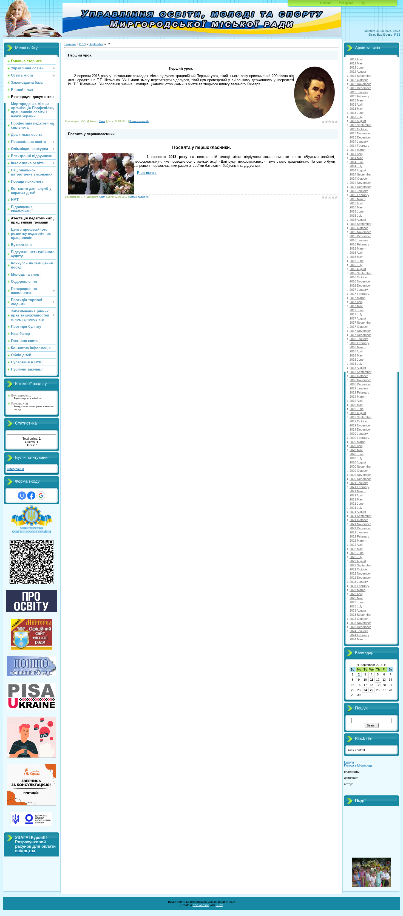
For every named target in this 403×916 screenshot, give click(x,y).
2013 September (360, 125)
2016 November (360, 281)
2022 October (359, 569)
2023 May (356, 598)
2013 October (359, 129)
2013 (82, 44)
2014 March (357, 149)
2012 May (356, 63)
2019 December (360, 429)
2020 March (357, 441)
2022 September (360, 565)
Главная (70, 44)
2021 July (356, 507)
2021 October (359, 520)
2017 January (359, 289)
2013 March (357, 100)
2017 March (357, 297)
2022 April (356, 544)
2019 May (356, 404)
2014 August (358, 170)
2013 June (357, 112)
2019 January (359, 388)
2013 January (359, 92)
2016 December (360, 285)
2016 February (359, 244)
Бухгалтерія (19, 395)
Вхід (362, 3)
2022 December (360, 577)
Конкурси (17, 403)
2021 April (356, 495)
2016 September (360, 273)
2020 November (360, 474)
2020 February (359, 437)
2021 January (359, 483)
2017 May (356, 306)
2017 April (356, 302)
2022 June (357, 553)
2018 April (356, 351)
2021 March (357, 491)
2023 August (358, 610)
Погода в (358, 765)
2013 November (360, 133)
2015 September (360, 223)
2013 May (356, 108)
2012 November (360, 84)
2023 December (360, 627)
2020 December (360, 478)
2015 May (356, 207)
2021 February (359, 487)
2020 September (360, 466)
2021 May (356, 499)
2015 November (360, 232)
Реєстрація (345, 3)
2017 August (358, 318)
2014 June (357, 162)
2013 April (356, 104)
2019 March (357, 396)
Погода (349, 762)
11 (371, 679)
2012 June (357, 67)
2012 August (358, 71)
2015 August (358, 219)
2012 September (360, 75)
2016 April (356, 252)
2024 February (359, 635)
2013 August (358, 121)
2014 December (360, 186)
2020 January (359, 433)
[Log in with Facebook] (31, 495)
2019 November (360, 425)
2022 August (358, 561)
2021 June (357, 503)
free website (201, 905)
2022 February (359, 536)
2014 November (360, 182)
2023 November (360, 622)
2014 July (356, 166)
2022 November (360, 573)
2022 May (356, 548)
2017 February (359, 293)
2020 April (356, 446)
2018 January (359, 339)
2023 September (360, 614)
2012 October (359, 79)
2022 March (357, 540)
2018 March (357, 347)
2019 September (360, 417)
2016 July (356, 265)
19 (377, 684)
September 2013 (371, 664)
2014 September (360, 174)
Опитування (15, 469)
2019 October (359, 421)
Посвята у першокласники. (92, 134)
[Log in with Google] (40, 495)
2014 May (356, 158)
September (96, 44)
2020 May (356, 450)
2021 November (360, 524)
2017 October (359, 326)
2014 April (356, 154)
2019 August (358, 413)
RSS (397, 34)
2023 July (356, 606)
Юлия (102, 121)
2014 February (359, 145)
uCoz (219, 905)
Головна (325, 3)
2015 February (359, 195)
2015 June (357, 211)
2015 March (357, 199)
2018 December (360, 384)
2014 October (359, 178)
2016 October (359, 277)
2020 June (357, 454)
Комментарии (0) (139, 121)
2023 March (357, 590)
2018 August (358, 367)
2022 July (356, 557)
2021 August (358, 511)
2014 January (359, 141)
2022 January (359, 532)
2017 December (360, 335)
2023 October (359, 618)
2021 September (360, 516)
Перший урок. (80, 55)
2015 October (359, 228)
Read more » (147, 173)
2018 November (360, 380)
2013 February (359, 96)
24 (365, 690)
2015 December (360, 236)
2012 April (356, 59)
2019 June (357, 409)
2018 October (359, 376)
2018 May (356, 355)
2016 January (359, 240)
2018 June (357, 359)
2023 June (357, 602)
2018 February (359, 343)
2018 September (360, 372)
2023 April (356, 594)
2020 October (359, 470)
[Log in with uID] (22, 495)
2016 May (356, 256)
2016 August (358, 269)
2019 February (359, 392)
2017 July (356, 314)
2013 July (356, 116)
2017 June (357, 310)
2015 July (356, 215)
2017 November (360, 330)
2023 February (359, 585)
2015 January (359, 191)
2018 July (356, 363)
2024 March (357, 639)
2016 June (357, 260)
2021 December (360, 528)
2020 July (356, 458)
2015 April (356, 203)
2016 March (357, 248)
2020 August (358, 462)
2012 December (360, 88)
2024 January (359, 631)
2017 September (360, 322)
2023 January (359, 581)
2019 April (356, 400)
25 (371, 690)
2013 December (360, 137)
